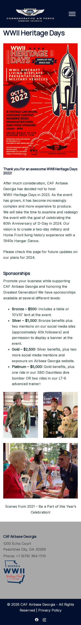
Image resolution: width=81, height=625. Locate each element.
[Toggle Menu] (72, 14)
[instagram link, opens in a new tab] (44, 619)
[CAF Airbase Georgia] (30, 13)
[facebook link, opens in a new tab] (36, 619)
